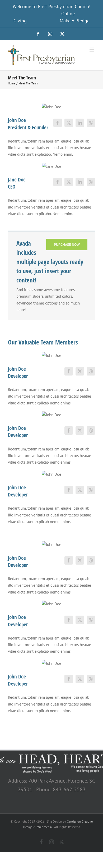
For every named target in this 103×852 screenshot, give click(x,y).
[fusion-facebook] (57, 123)
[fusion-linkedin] (80, 123)
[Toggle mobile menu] (92, 49)
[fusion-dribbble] (91, 123)
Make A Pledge (75, 21)
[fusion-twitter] (68, 123)
